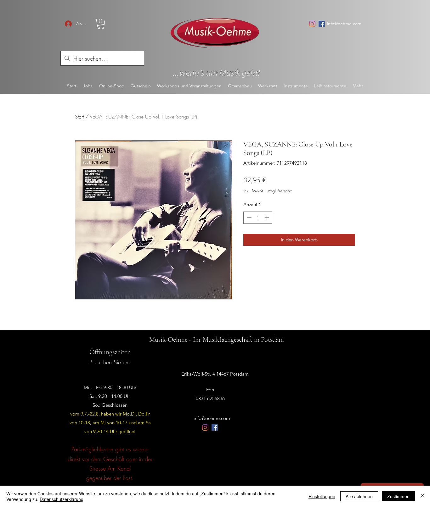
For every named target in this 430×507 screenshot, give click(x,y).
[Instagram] (312, 24)
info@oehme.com (344, 23)
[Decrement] (248, 217)
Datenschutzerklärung (61, 499)
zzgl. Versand (280, 191)
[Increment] (267, 217)
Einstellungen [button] (321, 496)
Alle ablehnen (359, 496)
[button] (101, 24)
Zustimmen (398, 496)
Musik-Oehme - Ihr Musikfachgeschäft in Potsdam (216, 339)
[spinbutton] (258, 217)
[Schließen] (422, 496)
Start (79, 116)
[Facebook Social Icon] (322, 24)
